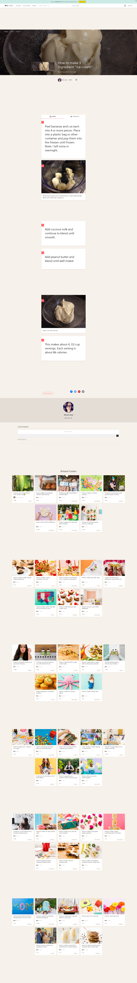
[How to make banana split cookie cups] (68, 597)
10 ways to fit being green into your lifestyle (90, 523)
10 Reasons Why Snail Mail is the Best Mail (68, 493)
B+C (41, 497)
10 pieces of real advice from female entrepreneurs (22, 832)
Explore (6, 31)
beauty (29, 670)
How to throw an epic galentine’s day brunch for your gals (113, 579)
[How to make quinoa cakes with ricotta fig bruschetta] (91, 652)
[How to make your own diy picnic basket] (68, 822)
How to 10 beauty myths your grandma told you (22, 663)
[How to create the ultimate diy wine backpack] (45, 906)
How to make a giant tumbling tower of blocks (113, 832)
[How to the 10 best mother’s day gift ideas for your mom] (23, 906)
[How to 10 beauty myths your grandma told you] (23, 652)
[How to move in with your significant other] (45, 936)
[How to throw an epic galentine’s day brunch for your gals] (114, 568)
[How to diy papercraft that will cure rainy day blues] (45, 737)
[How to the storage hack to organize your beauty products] (68, 737)
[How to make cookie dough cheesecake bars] (23, 568)
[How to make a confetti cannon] (91, 483)
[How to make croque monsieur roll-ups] (45, 568)
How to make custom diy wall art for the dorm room (45, 607)
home (98, 530)
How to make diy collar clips (91, 577)
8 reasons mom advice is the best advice (45, 776)
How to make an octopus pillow (67, 692)
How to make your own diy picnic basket (67, 832)
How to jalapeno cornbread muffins (45, 692)
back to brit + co (44, 5)
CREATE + (34, 5)
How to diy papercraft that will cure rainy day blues (44, 747)
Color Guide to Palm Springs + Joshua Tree (91, 747)
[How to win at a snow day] (91, 906)
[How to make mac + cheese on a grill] (23, 737)
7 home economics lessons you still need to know (44, 663)
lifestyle (120, 501)
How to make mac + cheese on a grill (22, 747)
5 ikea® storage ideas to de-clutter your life (114, 747)
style (98, 585)
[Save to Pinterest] (79, 391)
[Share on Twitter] (75, 391)
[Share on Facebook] (71, 391)
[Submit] (125, 5)
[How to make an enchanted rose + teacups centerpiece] (68, 568)
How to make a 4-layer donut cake (45, 832)
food (30, 501)
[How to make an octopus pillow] (68, 682)
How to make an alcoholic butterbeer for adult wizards (68, 946)
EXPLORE (18, 5)
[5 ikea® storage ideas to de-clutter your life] (114, 737)
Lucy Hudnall (20, 497)
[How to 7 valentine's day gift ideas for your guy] (68, 906)
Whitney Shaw (68, 415)
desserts (29, 585)
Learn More (82, 1)
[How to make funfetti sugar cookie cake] (68, 652)
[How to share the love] (114, 906)
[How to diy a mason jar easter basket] (91, 766)
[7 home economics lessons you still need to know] (45, 652)
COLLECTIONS (26, 5)
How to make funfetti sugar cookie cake (68, 663)
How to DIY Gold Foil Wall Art (45, 522)
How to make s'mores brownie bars (66, 861)
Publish (117, 436)
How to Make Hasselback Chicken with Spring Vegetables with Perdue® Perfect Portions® (44, 495)
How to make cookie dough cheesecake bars (22, 578)
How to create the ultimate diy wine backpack (45, 916)
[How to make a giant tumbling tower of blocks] (114, 822)
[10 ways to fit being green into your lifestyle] (91, 512)
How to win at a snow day (90, 916)
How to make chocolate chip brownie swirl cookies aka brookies (91, 946)
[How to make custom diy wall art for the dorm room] (45, 597)
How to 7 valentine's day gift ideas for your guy (68, 916)
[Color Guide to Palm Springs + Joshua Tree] (91, 737)
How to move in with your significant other (44, 946)
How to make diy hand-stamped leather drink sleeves (43, 862)
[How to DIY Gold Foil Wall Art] (45, 512)
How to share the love (112, 916)
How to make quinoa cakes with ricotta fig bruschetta (90, 663)
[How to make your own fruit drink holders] (68, 512)
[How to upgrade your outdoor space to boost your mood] (68, 766)
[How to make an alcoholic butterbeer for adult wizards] (68, 936)
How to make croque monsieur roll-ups (43, 578)
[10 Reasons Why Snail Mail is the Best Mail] (68, 483)
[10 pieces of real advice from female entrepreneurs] (23, 822)
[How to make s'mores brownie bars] (68, 851)
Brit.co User (65, 80)
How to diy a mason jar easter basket (89, 776)
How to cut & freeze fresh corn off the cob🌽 (21, 493)
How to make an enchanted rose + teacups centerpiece (68, 578)
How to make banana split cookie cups (67, 607)
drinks (75, 953)
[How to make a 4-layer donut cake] (45, 822)
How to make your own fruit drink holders (68, 523)
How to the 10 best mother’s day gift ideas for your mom (22, 916)
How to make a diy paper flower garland (90, 832)
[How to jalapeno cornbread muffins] (45, 682)
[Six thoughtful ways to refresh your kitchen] (114, 652)
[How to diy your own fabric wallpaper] (91, 597)
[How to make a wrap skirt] (91, 682)
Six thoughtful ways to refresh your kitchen (112, 663)
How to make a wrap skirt (90, 691)
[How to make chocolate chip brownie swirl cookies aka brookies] (91, 936)
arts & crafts (74, 501)
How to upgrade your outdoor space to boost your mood (68, 777)
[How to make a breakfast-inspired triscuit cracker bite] (91, 851)
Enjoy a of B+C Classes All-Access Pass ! (64, 1)
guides (12, 31)
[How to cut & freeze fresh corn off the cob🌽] (23, 483)
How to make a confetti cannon (89, 493)
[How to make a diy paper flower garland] (91, 822)
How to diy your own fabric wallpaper (90, 607)
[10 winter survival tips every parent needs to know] (114, 483)
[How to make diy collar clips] (91, 568)
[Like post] (76, 80)
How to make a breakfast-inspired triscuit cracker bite (91, 861)
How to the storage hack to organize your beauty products (68, 748)
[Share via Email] (83, 391)
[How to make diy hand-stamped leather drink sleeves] (45, 851)
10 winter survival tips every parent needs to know (113, 493)
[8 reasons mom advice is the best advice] (45, 766)
